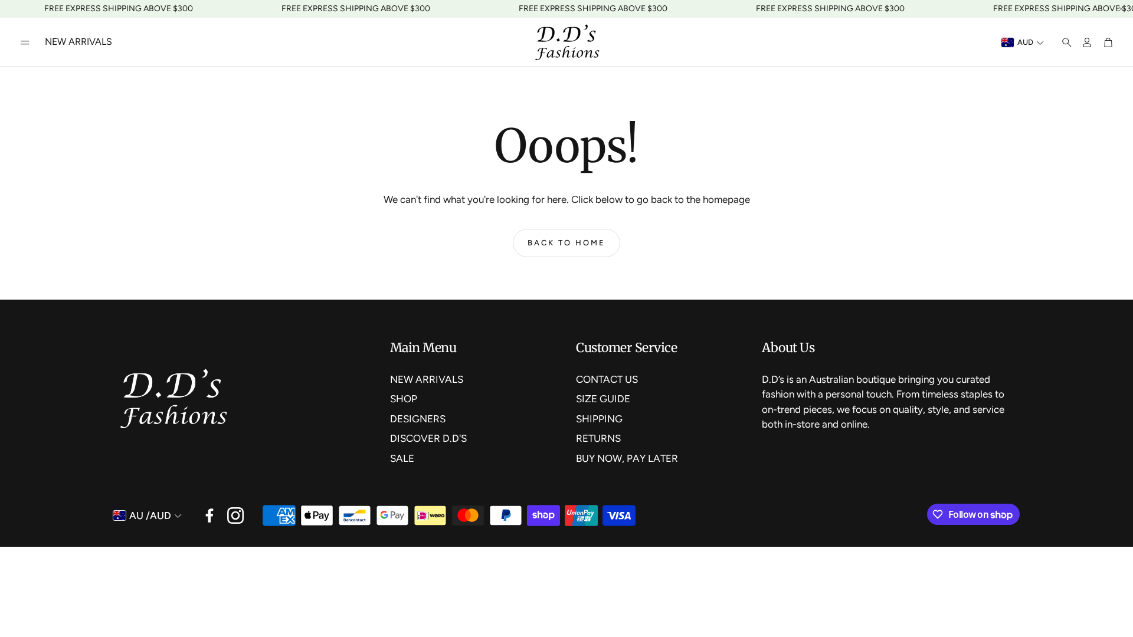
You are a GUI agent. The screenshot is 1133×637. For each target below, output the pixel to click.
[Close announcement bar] (1121, 9)
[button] (25, 42)
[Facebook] (209, 515)
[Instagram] (235, 515)
